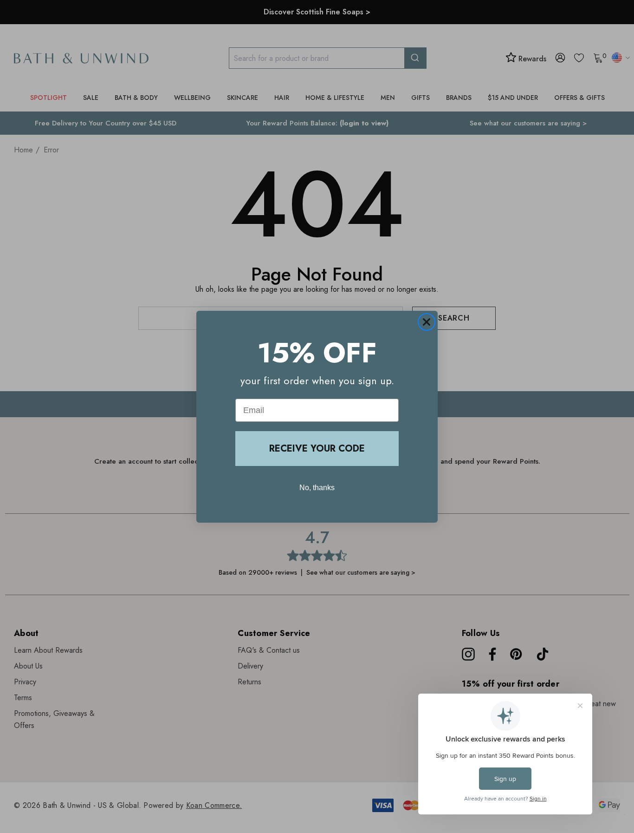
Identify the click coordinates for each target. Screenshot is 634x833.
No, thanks (317, 488)
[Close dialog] (426, 322)
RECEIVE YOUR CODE (317, 448)
